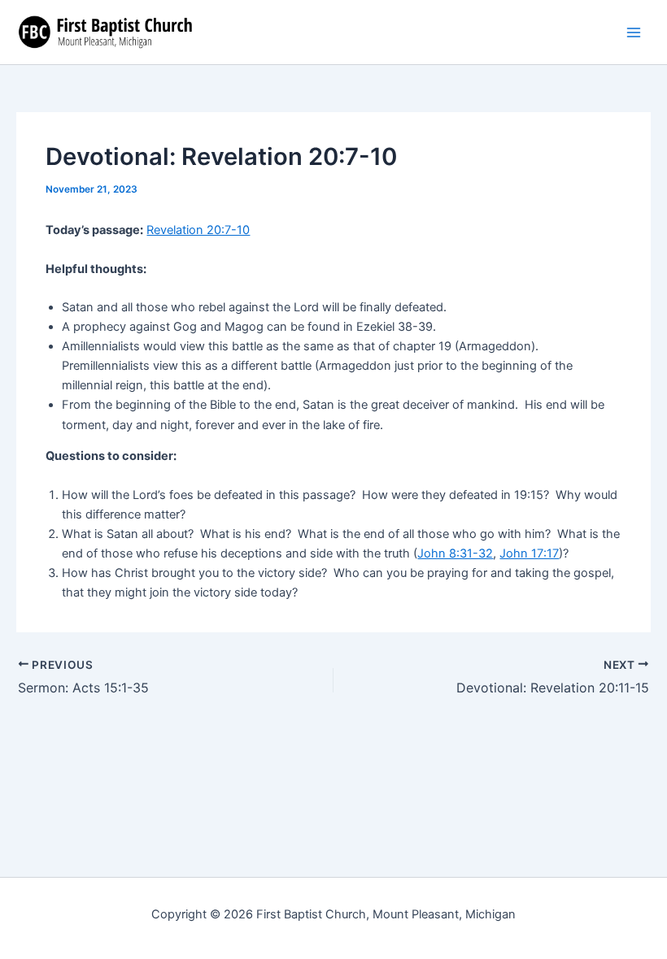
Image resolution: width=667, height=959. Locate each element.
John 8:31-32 (455, 553)
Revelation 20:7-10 (198, 230)
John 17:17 (529, 553)
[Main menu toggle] (634, 32)
